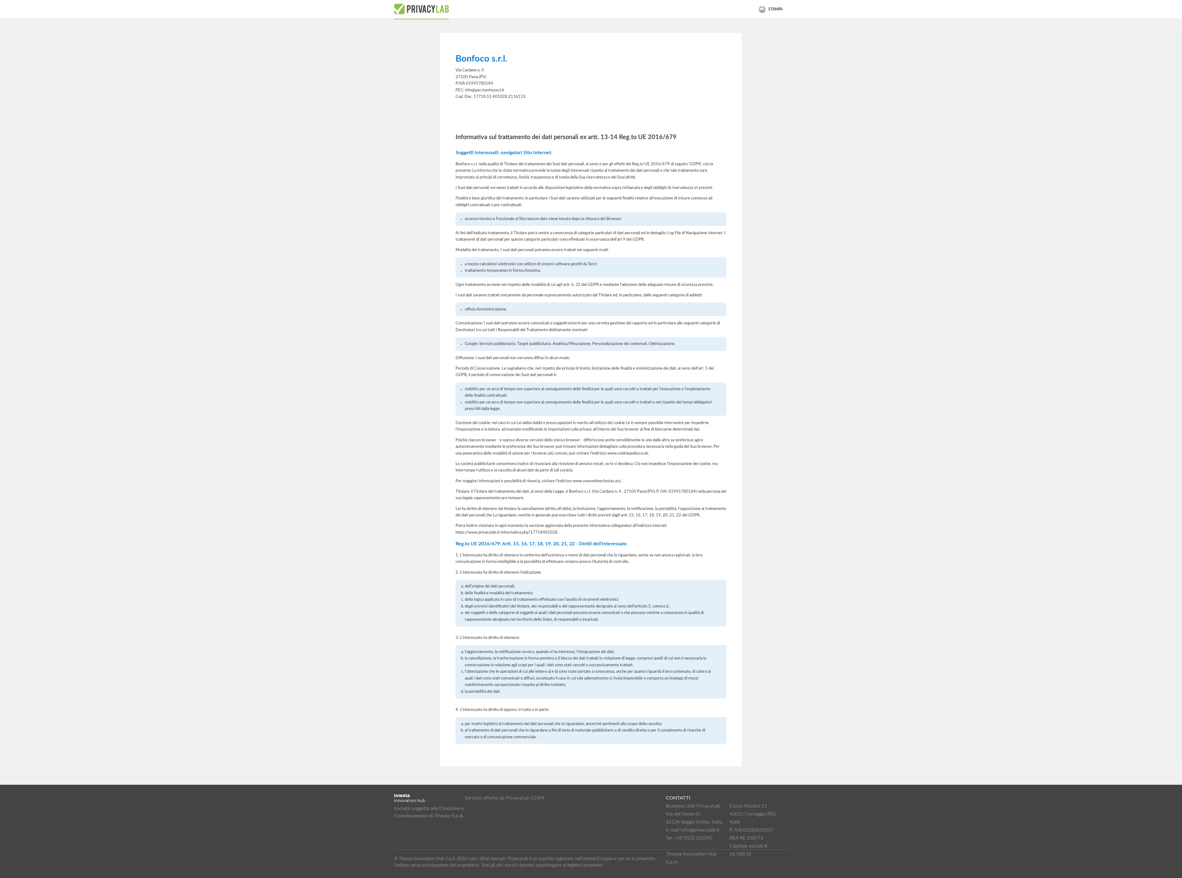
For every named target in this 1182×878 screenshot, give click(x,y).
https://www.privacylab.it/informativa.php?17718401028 (506, 532)
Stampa (775, 9)
